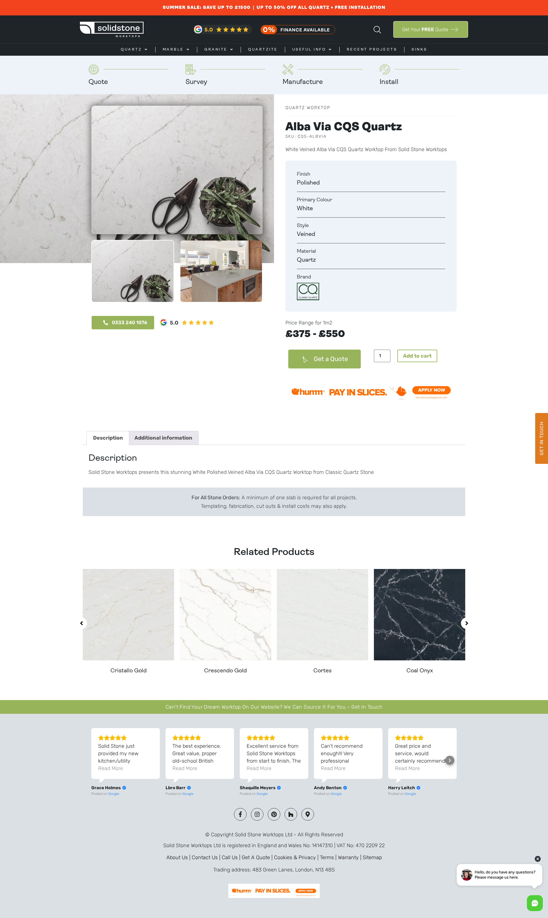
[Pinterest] (274, 814)
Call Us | (232, 857)
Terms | (329, 857)
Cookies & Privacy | (297, 857)
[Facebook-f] (240, 814)
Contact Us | (207, 857)
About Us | (179, 857)
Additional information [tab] (163, 438)
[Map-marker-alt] (307, 814)
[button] (81, 623)
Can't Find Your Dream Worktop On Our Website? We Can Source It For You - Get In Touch (274, 707)
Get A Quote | (258, 857)
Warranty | (350, 857)
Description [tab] (108, 438)
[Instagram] (257, 814)
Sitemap (372, 857)
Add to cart (417, 356)
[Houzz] (291, 814)
